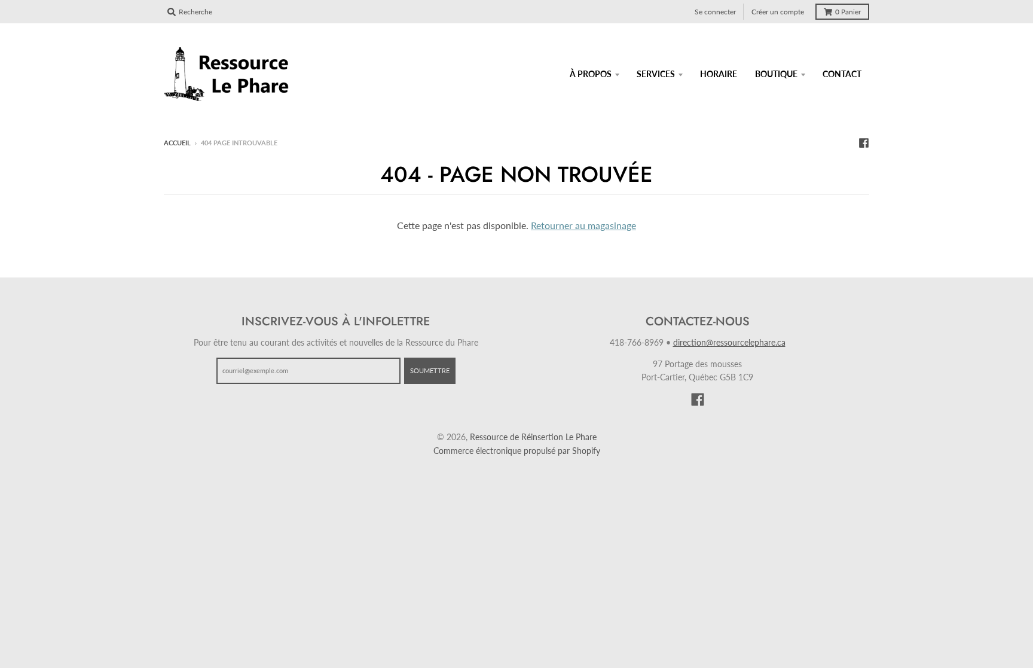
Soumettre (430, 370)
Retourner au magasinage (583, 225)
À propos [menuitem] (591, 74)
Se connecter (715, 11)
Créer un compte (777, 11)
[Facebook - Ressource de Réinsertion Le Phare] (863, 142)
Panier (848, 11)
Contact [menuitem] (842, 74)
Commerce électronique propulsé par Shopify (516, 451)
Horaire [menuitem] (718, 74)
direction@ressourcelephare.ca (729, 342)
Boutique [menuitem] (776, 74)
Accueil (177, 143)
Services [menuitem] (656, 74)
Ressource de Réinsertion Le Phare (533, 437)
